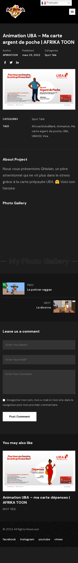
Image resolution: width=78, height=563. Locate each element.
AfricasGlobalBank (44, 126)
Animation (63, 126)
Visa (45, 136)
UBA (65, 131)
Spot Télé (50, 55)
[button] (72, 12)
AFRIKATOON (10, 55)
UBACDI (36, 136)
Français (52, 2)
